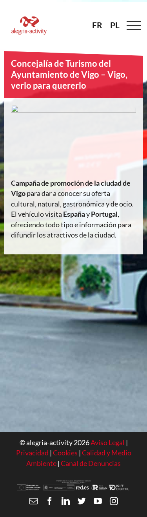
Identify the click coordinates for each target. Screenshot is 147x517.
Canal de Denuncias (91, 463)
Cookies (66, 453)
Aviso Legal (108, 442)
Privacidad (32, 453)
